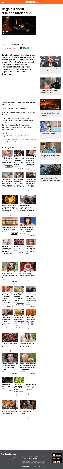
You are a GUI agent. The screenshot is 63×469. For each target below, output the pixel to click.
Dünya (38, 454)
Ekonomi (24, 456)
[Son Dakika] (31, 2)
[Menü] (3, 2)
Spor (30, 456)
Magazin (36, 456)
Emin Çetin (27, 112)
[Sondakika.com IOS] (57, 454)
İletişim (12, 459)
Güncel (32, 454)
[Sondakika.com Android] (57, 458)
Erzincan (5, 112)
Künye (15, 459)
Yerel (42, 456)
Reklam (8, 459)
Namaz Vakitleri (33, 458)
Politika (24, 458)
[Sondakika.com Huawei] (57, 461)
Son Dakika (25, 454)
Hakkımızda (3, 459)
